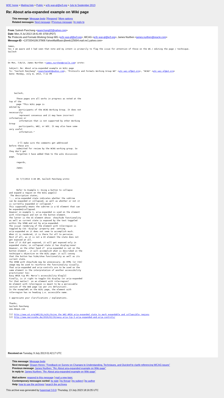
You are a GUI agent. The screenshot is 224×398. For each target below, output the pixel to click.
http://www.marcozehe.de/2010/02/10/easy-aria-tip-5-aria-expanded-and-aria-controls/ (64, 317)
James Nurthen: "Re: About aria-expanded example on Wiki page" (70, 368)
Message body (37, 18)
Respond (52, 18)
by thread (65, 381)
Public (39, 5)
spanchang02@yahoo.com (51, 30)
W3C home (12, 5)
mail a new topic (64, 377)
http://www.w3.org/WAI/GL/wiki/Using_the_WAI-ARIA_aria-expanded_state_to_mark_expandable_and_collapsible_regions (81, 314)
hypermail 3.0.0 (48, 390)
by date (55, 381)
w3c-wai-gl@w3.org (56, 5)
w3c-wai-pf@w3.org (71, 37)
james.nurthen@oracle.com (151, 37)
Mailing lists (27, 5)
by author (90, 381)
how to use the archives (31, 384)
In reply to (79, 22)
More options (66, 18)
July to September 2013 (82, 5)
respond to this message (40, 377)
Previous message (62, 22)
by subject (77, 381)
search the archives (56, 384)
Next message (42, 22)
